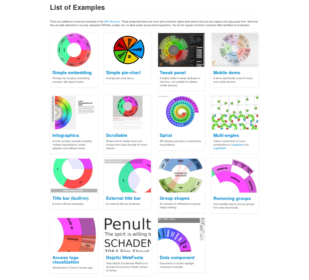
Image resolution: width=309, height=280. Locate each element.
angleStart (238, 144)
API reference (112, 21)
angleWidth (219, 148)
